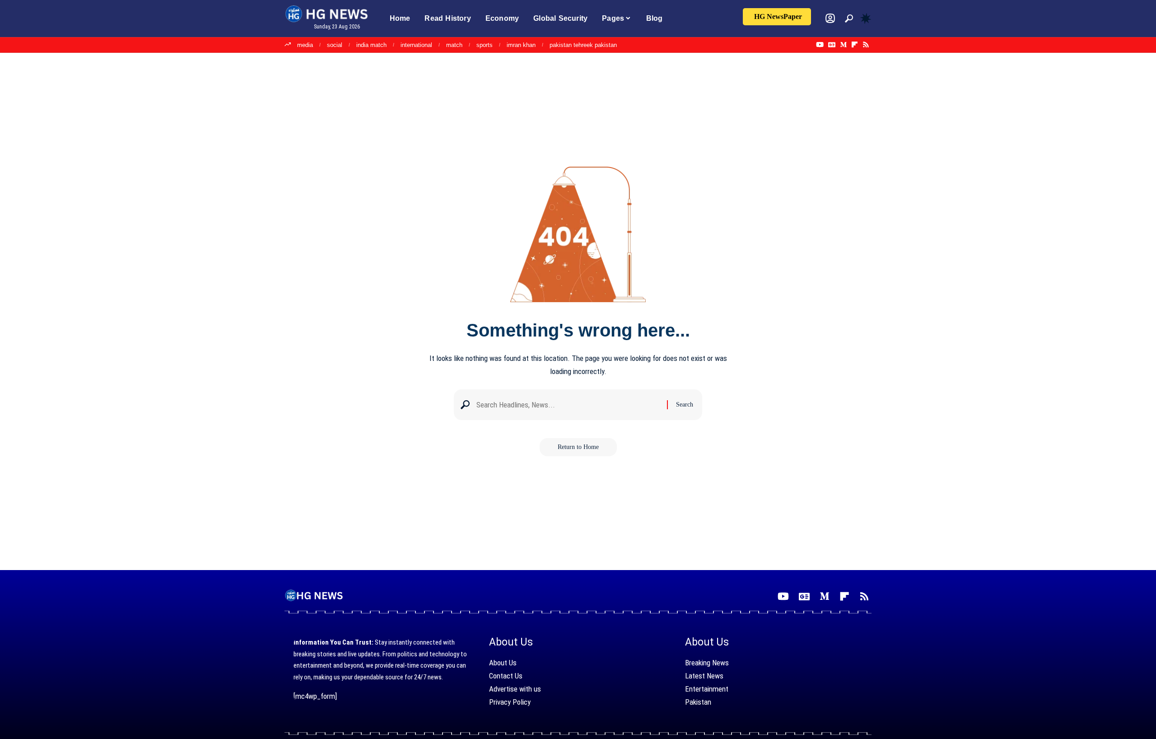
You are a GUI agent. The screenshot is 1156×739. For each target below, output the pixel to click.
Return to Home (578, 447)
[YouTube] (820, 44)
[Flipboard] (854, 44)
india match (371, 45)
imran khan (521, 45)
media (305, 45)
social (334, 45)
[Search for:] (568, 405)
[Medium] (843, 44)
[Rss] (866, 44)
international (416, 45)
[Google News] (832, 44)
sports (484, 45)
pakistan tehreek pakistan (583, 45)
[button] (849, 18)
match (454, 45)
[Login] (830, 18)
